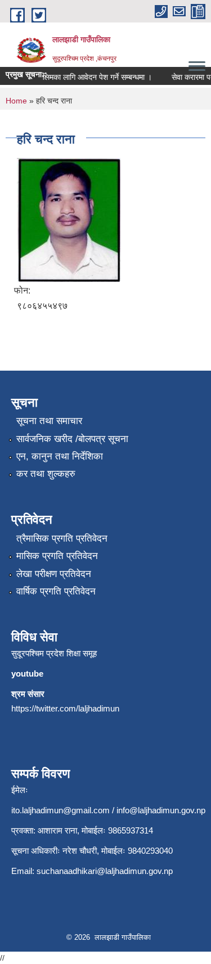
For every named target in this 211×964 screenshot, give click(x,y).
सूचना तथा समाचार (49, 421)
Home (16, 100)
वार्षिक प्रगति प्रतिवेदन (56, 591)
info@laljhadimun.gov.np (160, 810)
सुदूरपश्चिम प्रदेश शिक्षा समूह (54, 653)
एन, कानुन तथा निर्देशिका (59, 456)
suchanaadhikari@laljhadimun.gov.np (105, 871)
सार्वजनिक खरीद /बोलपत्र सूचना (72, 439)
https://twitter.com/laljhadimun (65, 708)
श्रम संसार (27, 694)
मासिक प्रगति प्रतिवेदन (57, 556)
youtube (27, 673)
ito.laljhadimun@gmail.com (60, 810)
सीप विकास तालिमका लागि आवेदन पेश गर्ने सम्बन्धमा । (75, 77)
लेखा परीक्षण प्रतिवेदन (53, 574)
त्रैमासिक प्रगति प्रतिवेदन (61, 538)
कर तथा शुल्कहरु (45, 474)
